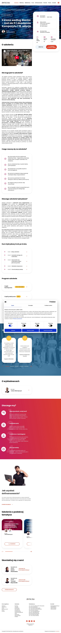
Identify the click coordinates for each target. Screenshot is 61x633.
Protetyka (16, 616)
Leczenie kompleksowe (19, 612)
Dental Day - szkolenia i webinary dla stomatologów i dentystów (13, 9)
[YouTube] (31, 621)
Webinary (22, 2)
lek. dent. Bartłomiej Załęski (34, 614)
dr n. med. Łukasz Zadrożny (34, 615)
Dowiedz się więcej (6, 504)
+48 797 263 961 (53, 608)
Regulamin (30, 624)
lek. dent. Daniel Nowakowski (34, 613)
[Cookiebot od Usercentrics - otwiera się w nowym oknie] (51, 302)
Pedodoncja (17, 614)
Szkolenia (16, 2)
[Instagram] (29, 621)
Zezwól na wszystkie (48, 330)
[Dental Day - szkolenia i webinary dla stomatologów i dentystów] (6, 3)
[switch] (23, 326)
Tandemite (57, 631)
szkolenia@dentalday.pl (54, 605)
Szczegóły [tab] (30, 305)
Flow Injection (17, 609)
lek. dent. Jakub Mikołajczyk (34, 612)
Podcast (45, 2)
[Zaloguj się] (58, 3)
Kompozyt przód (18, 611)
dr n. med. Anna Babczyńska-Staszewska (36, 605)
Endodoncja (17, 608)
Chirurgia (16, 606)
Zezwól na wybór (30, 330)
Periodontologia (17, 615)
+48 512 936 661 (53, 609)
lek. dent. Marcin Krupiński (33, 610)
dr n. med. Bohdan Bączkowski (34, 608)
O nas (32, 2)
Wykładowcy (27, 2)
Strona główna (5, 604)
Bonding (16, 605)
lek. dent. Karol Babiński (33, 606)
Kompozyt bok (17, 610)
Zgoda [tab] (12, 305)
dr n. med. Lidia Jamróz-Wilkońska (35, 609)
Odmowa (13, 330)
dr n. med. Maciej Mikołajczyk (34, 611)
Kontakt (54, 2)
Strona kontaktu (9, 589)
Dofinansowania (38, 2)
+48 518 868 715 (53, 606)
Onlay (16, 613)
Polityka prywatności (30, 623)
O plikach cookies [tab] (48, 305)
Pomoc (49, 2)
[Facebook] (27, 621)
